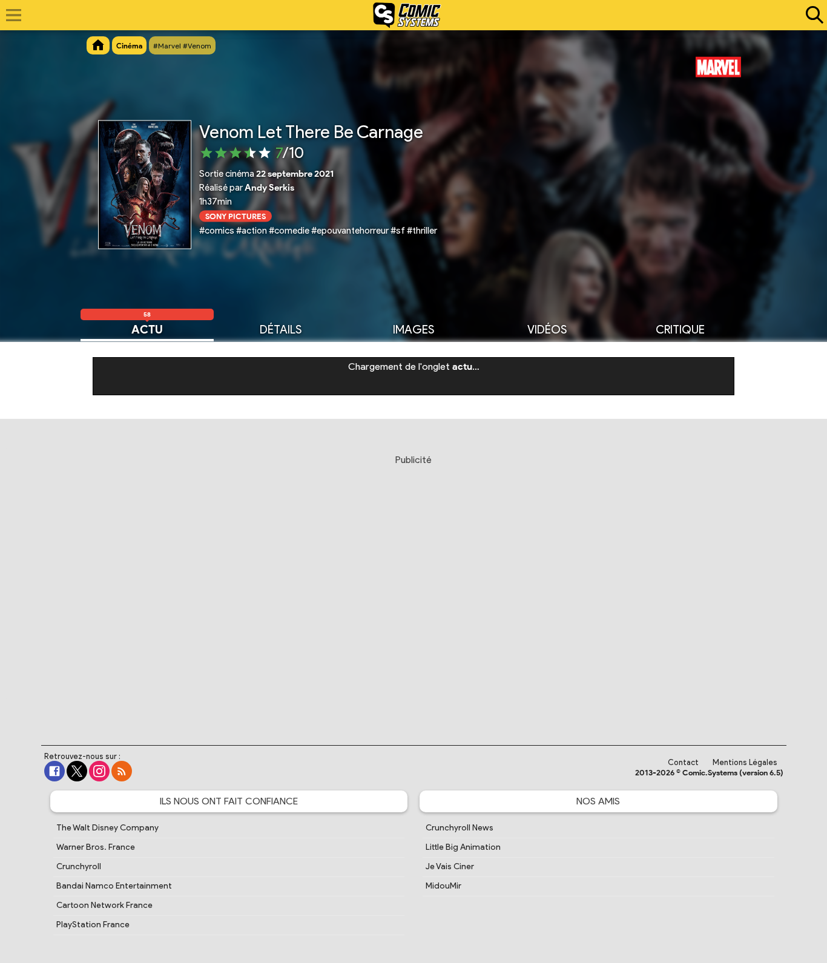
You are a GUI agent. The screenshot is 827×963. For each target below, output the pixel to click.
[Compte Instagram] (99, 771)
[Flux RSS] (121, 771)
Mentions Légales (745, 762)
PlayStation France (93, 924)
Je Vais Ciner (450, 866)
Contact (683, 762)
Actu (147, 329)
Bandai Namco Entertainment (114, 886)
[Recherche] (812, 15)
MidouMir (443, 886)
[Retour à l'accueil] (407, 15)
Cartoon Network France (104, 905)
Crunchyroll (78, 866)
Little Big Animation (463, 847)
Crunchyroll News (459, 828)
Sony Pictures (235, 215)
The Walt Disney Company (107, 828)
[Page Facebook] (54, 771)
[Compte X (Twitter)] (77, 771)
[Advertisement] (413, 588)
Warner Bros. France (95, 847)
